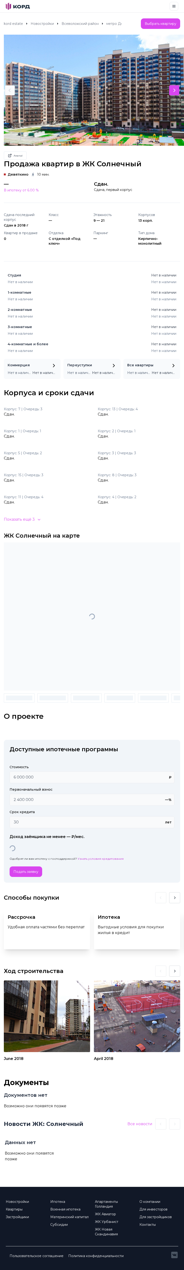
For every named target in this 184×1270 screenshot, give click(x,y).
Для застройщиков (155, 1217)
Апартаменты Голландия (106, 1204)
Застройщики (17, 1217)
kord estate (13, 24)
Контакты (147, 1224)
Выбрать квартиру (160, 24)
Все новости (139, 1124)
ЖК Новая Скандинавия (106, 1231)
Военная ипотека (65, 1209)
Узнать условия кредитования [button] (101, 858)
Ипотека (57, 1202)
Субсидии (59, 1224)
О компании (149, 1202)
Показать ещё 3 (19, 519)
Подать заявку (25, 872)
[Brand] (18, 6)
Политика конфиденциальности (96, 1256)
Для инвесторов (153, 1209)
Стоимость (19, 767)
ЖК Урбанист (106, 1222)
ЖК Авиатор (105, 1214)
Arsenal (18, 155)
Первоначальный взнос (31, 789)
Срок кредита (22, 812)
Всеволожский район (80, 24)
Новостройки (42, 24)
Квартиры (14, 1209)
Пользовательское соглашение (36, 1256)
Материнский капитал (69, 1217)
